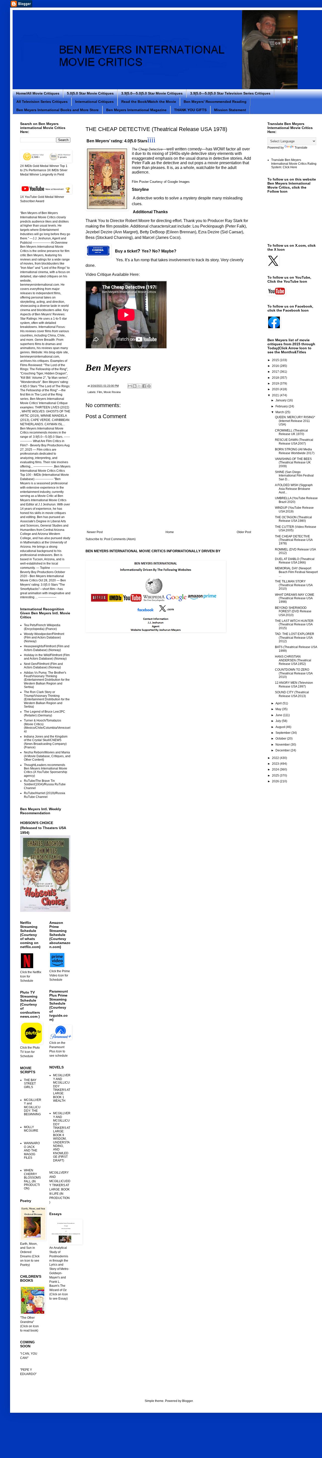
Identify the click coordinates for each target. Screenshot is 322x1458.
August (280, 727)
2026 (276, 781)
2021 (276, 395)
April (279, 703)
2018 (276, 377)
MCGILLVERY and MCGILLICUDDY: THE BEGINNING (32, 1107)
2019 (276, 383)
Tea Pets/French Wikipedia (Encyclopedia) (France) (42, 626)
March (280, 412)
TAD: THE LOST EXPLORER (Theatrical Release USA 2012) (294, 637)
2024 (276, 769)
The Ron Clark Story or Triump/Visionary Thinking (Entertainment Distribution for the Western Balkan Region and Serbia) (47, 699)
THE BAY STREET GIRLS (30, 1083)
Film (99, 392)
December (283, 750)
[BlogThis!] (134, 386)
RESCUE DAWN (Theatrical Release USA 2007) (294, 441)
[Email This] (129, 386)
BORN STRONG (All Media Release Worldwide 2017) (294, 451)
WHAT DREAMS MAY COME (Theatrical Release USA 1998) (294, 598)
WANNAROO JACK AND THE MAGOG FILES (32, 1150)
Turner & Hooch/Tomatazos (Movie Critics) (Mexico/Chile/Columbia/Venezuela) (47, 726)
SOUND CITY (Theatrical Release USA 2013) (292, 694)
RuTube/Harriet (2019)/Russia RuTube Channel (44, 794)
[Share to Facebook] (144, 386)
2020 (276, 389)
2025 (276, 775)
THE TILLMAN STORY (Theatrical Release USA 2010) (293, 585)
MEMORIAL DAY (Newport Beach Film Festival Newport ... (296, 572)
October (281, 738)
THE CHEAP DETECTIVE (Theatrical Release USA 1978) (293, 540)
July (278, 721)
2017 (276, 371)
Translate (301, 147)
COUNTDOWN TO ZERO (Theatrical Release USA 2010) (293, 673)
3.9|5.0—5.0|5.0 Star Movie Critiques (152, 93)
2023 (276, 763)
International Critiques (94, 102)
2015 (276, 360)
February (282, 406)
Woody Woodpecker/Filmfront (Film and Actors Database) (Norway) (44, 637)
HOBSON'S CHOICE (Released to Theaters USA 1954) (43, 828)
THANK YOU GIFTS (190, 110)
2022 (276, 758)
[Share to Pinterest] (148, 386)
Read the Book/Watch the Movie (148, 102)
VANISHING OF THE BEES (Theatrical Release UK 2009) (293, 462)
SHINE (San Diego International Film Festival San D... (294, 475)
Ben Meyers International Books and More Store (57, 110)
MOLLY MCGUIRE (31, 1128)
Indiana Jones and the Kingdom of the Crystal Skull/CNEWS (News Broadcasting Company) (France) (45, 742)
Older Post (244, 532)
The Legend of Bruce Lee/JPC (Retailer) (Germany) (44, 713)
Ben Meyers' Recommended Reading (215, 102)
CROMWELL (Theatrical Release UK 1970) (291, 432)
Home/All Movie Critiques (37, 93)
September (283, 733)
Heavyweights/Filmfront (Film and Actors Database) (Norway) (46, 648)
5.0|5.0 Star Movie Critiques (90, 93)
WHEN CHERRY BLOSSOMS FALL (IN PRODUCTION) (32, 1179)
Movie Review (112, 392)
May (278, 709)
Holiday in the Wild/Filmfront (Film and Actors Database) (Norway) (47, 656)
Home (170, 532)
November (283, 744)
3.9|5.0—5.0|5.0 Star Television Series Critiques (230, 93)
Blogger (187, 1401)
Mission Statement (230, 110)
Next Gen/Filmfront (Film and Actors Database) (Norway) (43, 665)
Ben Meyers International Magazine (136, 110)
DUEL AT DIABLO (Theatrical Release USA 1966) (294, 560)
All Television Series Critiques (42, 102)
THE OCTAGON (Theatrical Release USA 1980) (293, 519)
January (281, 400)
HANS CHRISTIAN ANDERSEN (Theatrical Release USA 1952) (293, 660)
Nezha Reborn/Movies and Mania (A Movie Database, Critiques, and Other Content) (47, 756)
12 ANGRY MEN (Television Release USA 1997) (294, 684)
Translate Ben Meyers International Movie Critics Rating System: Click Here (293, 163)
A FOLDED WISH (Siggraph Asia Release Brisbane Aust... (294, 488)
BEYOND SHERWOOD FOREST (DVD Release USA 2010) (293, 611)
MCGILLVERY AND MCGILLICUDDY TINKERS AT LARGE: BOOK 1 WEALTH (61, 1088)
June (279, 715)
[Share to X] (139, 386)
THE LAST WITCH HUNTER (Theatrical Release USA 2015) (294, 624)
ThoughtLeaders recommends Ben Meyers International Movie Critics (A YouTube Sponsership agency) (45, 770)
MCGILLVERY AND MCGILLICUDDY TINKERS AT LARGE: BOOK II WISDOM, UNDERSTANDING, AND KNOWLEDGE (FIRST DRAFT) (61, 1136)
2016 (276, 366)
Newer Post (95, 532)
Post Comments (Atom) (120, 539)
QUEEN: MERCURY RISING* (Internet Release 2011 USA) (295, 420)
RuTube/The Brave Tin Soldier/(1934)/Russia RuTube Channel (45, 784)
